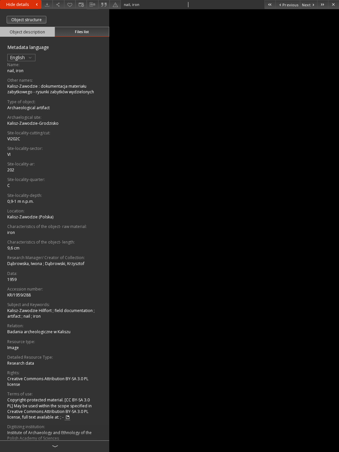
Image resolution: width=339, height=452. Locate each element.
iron (11, 232)
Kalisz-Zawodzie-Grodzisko (33, 123)
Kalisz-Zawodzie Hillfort (30, 310)
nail (27, 316)
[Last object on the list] (322, 4)
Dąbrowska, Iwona (25, 263)
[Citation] (104, 4)
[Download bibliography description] (92, 4)
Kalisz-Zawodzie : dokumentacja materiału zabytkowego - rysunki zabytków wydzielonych (50, 89)
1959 (12, 279)
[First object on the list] (270, 4)
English (18, 57)
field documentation (74, 310)
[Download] (47, 4)
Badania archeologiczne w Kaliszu (39, 332)
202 (10, 170)
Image (13, 347)
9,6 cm (13, 248)
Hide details (17, 4)
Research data (20, 363)
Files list (82, 31)
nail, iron (15, 70)
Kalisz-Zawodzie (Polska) (30, 217)
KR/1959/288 (19, 295)
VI (9, 154)
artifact (14, 316)
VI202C (13, 139)
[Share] (58, 4)
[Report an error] (115, 4)
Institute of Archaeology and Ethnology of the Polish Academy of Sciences (49, 435)
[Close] (333, 4)
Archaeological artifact (28, 108)
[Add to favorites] (69, 4)
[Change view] (81, 4)
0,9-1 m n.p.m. (20, 201)
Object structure (26, 20)
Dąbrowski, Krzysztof (64, 263)
